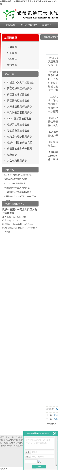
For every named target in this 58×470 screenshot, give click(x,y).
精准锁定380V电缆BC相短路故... (17, 188)
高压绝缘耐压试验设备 (19, 88)
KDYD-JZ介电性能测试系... (15, 183)
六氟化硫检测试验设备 (19, 106)
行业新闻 (12, 53)
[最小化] (54, 433)
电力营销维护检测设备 (19, 136)
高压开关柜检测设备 (18, 100)
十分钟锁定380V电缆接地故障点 (17, 192)
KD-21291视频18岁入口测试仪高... (18, 175)
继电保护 (12, 154)
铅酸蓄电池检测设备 (18, 130)
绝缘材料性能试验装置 (19, 142)
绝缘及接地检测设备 (18, 124)
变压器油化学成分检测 (19, 148)
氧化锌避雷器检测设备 (19, 112)
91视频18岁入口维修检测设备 (20, 83)
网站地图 (3, 469)
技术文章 (12, 65)
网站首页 (10, 25)
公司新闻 (12, 47)
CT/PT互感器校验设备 (19, 118)
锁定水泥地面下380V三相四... (16, 179)
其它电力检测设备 (17, 160)
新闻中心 (47, 25)
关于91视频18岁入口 (28, 26)
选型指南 (12, 59)
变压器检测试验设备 (18, 94)
